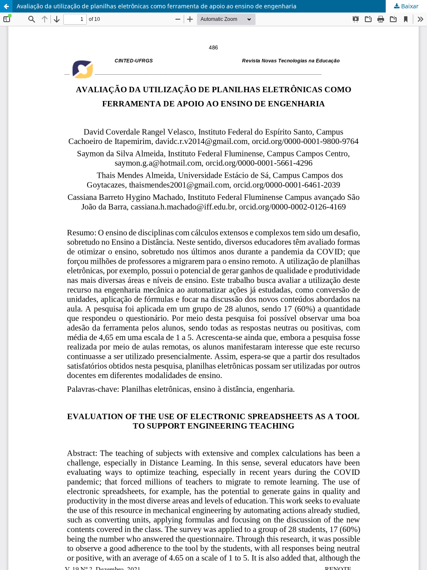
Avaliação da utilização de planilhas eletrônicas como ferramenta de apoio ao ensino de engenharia (156, 6)
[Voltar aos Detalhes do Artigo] (6, 6)
